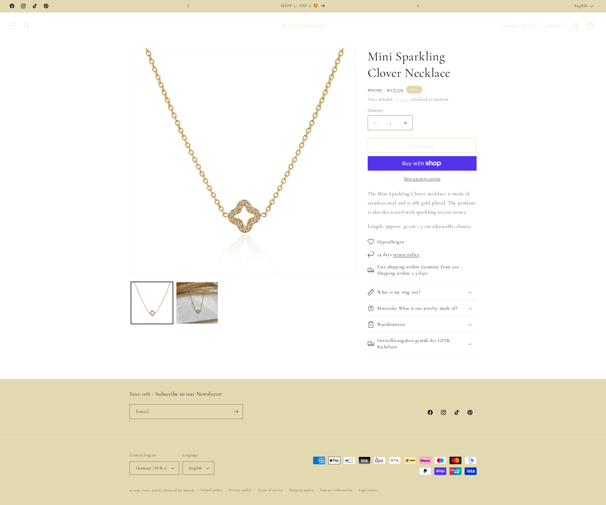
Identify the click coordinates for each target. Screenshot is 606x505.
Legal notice (368, 490)
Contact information (336, 490)
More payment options (422, 178)
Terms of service (270, 490)
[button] (13, 26)
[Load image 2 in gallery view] (197, 303)
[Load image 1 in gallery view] (152, 303)
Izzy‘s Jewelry (152, 490)
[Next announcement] (418, 6)
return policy (406, 254)
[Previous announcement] (188, 6)
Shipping (402, 99)
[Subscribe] (236, 411)
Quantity (375, 110)
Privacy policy (240, 490)
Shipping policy (301, 490)
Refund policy (212, 490)
